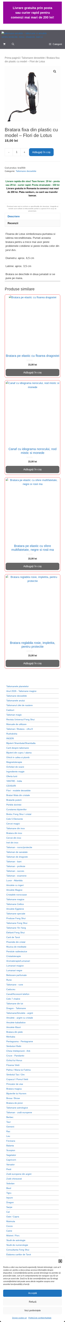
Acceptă (32, 1293)
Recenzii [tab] (13, 223)
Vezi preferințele (32, 1310)
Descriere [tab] (14, 216)
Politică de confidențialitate (39, 1318)
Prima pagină (12, 57)
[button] (60, 1261)
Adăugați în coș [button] (32, 372)
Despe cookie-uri (19, 1318)
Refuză (32, 1301)
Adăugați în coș (41, 152)
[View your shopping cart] (4, 44)
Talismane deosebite (33, 57)
